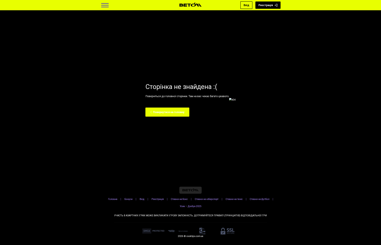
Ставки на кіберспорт (206, 199)
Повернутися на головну (168, 112)
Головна (112, 199)
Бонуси (128, 199)
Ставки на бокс (179, 199)
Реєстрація (266, 5)
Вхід (246, 5)
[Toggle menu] (104, 5)
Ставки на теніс (234, 199)
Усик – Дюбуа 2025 (190, 206)
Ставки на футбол (259, 199)
